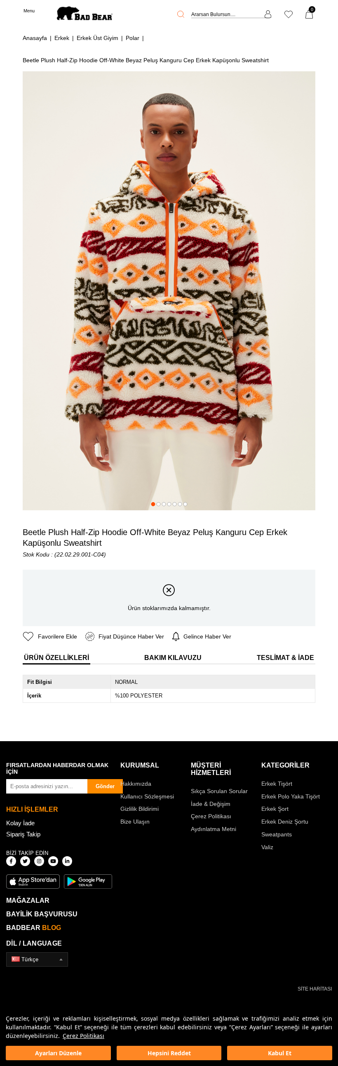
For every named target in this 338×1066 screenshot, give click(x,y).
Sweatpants (276, 834)
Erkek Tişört (276, 783)
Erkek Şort (275, 808)
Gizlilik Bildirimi (139, 808)
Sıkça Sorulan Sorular (219, 791)
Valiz (267, 847)
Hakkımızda (135, 783)
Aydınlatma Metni (213, 829)
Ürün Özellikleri (56, 657)
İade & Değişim (210, 804)
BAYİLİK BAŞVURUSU (41, 914)
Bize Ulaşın (135, 821)
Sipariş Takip (23, 834)
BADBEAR (33, 927)
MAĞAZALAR (27, 900)
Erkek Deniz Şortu (284, 821)
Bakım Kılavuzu (173, 657)
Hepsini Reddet (169, 1053)
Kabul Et (279, 1053)
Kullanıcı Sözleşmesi (147, 796)
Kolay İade (20, 823)
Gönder (105, 786)
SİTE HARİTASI (315, 989)
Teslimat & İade (285, 657)
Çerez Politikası (83, 1036)
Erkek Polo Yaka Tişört (290, 796)
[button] (153, 504)
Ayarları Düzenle (58, 1053)
